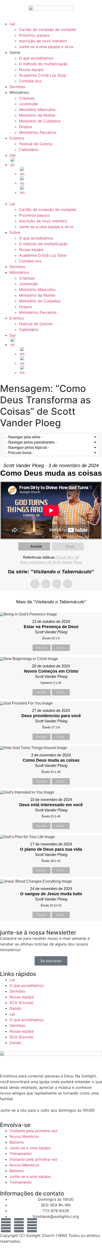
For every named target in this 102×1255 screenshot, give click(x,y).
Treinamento (20, 1153)
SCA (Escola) (21, 1002)
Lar (12, 23)
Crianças (27, 98)
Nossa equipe (31, 69)
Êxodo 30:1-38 (67, 557)
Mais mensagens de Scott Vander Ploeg (51, 562)
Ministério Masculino (37, 109)
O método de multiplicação (43, 63)
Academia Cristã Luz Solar (43, 75)
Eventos (16, 138)
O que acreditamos (36, 58)
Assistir (36, 546)
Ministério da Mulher (37, 115)
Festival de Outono (36, 143)
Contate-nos (30, 81)
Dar (12, 155)
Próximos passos (34, 35)
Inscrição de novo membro (43, 41)
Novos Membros (24, 1136)
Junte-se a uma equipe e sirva (46, 46)
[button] (51, 198)
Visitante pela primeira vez (33, 1130)
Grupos (25, 126)
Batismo (16, 1142)
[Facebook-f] (6, 1225)
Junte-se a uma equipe (30, 1147)
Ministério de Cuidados (39, 121)
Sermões (17, 86)
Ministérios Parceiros (37, 132)
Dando (15, 1008)
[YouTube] (19, 1225)
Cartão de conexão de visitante (47, 29)
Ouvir (69, 546)
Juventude (28, 103)
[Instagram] (32, 1225)
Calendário (28, 149)
